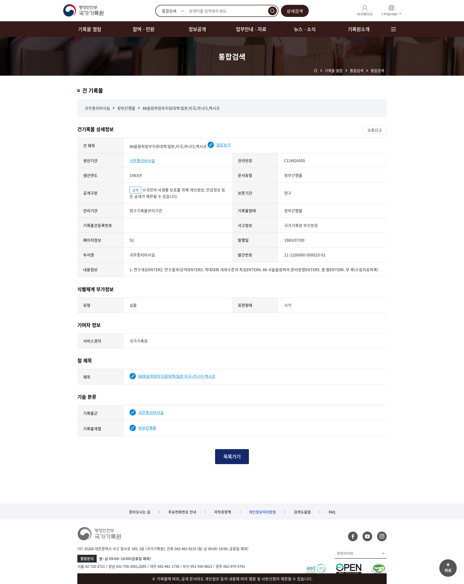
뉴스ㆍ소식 (305, 29)
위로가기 (448, 568)
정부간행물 (126, 108)
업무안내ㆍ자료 (251, 29)
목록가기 (232, 456)
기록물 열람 (89, 29)
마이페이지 (365, 14)
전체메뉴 (393, 29)
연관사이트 (345, 553)
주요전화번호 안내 (182, 512)
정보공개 (197, 29)
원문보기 (223, 145)
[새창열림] (315, 566)
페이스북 (353, 536)
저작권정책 (222, 512)
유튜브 (367, 536)
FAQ (332, 512)
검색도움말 (302, 512)
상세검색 (295, 11)
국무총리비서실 (97, 108)
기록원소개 (359, 29)
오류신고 (374, 130)
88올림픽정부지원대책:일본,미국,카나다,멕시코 (181, 108)
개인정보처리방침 (262, 512)
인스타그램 (382, 536)
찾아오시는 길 (139, 512)
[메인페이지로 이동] (83, 10)
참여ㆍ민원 (143, 29)
